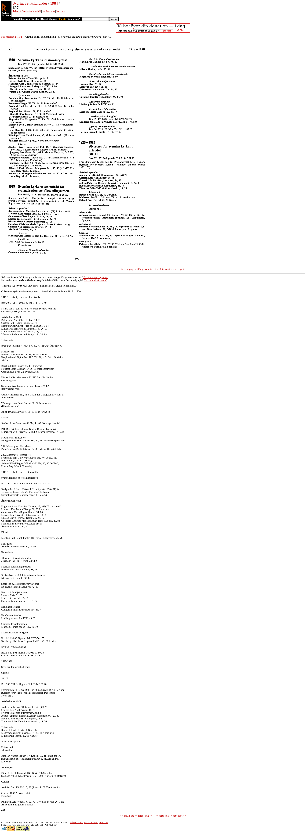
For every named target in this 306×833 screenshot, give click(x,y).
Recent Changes (49, 19)
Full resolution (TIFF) (12, 36)
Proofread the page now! (95, 277)
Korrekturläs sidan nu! (95, 280)
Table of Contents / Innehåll (27, 11)
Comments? (74, 19)
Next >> (60, 11)
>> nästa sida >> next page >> (170, 269)
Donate (62, 19)
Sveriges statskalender (30, 3)
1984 (54, 3)
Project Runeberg (21, 19)
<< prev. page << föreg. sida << (136, 269)
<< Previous (48, 11)
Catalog (35, 19)
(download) (76, 822)
